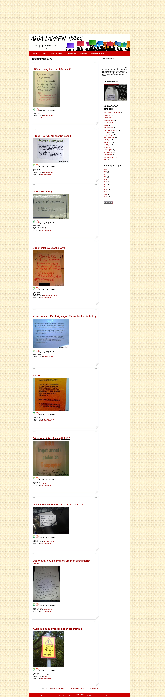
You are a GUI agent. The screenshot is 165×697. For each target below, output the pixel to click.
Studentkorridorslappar (50, 295)
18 (71, 688)
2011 (105, 187)
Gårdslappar (108, 145)
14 (64, 688)
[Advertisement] (79, 17)
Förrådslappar (108, 152)
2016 (105, 174)
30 (94, 688)
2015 (105, 177)
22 (79, 688)
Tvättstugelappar (48, 356)
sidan (85, 695)
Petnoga (37, 375)
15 (65, 688)
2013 (105, 182)
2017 (105, 172)
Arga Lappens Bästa (97, 53)
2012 (105, 184)
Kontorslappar (108, 155)
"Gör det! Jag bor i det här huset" (52, 69)
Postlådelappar (108, 120)
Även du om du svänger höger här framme (57, 628)
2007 (105, 196)
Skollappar (107, 147)
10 (56, 688)
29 (92, 688)
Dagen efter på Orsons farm (49, 248)
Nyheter (44, 53)
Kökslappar (107, 118)
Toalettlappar (47, 484)
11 (58, 688)
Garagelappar (47, 610)
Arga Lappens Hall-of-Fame (112, 113)
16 (67, 688)
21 (77, 688)
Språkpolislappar (109, 127)
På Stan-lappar (108, 122)
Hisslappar (107, 115)
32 (98, 688)
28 (90, 688)
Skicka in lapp (71, 53)
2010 (105, 189)
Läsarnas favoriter (57, 53)
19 (73, 688)
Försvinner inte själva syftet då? (51, 438)
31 (96, 688)
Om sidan (83, 53)
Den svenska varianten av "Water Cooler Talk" (59, 504)
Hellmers (39, 608)
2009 (105, 191)
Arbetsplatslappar (48, 419)
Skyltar (45, 676)
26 (86, 688)
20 (75, 688)
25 (85, 688)
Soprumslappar (108, 142)
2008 (105, 194)
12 (60, 688)
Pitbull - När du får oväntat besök (52, 136)
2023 (105, 169)
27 (88, 688)
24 (83, 688)
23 (81, 688)
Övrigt (106, 159)
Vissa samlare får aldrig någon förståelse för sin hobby (64, 316)
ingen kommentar (45, 117)
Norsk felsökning (43, 191)
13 (62, 688)
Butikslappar (47, 229)
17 (69, 688)
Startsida (35, 53)
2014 (105, 179)
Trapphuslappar (48, 115)
